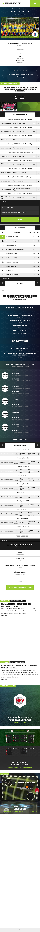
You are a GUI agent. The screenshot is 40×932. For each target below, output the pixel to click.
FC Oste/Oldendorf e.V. (20, 545)
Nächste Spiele (20, 115)
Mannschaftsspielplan (2, 114)
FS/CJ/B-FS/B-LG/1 (20, 330)
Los (20, 219)
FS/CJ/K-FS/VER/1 (20, 333)
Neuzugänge (37, 283)
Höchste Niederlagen (2, 445)
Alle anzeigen (19, 440)
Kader (20, 283)
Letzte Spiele (37, 114)
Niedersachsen (23, 9)
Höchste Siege (20, 445)
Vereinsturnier (20, 325)
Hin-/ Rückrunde (37, 227)
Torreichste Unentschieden (37, 445)
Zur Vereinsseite (20, 14)
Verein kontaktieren (20, 588)
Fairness (2, 227)
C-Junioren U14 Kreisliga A (20, 43)
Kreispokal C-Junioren (20, 320)
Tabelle (21, 227)
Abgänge (2, 283)
